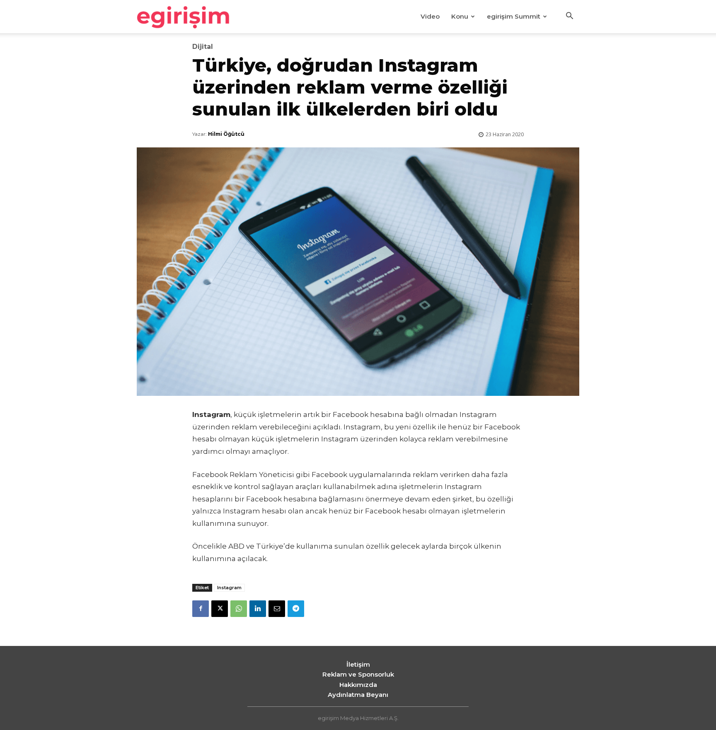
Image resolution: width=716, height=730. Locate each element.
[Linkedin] (257, 608)
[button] (569, 17)
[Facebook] (200, 608)
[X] (219, 608)
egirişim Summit (513, 16)
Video (430, 16)
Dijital (202, 46)
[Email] (276, 608)
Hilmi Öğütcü (226, 134)
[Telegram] (296, 608)
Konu (459, 16)
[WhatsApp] (238, 608)
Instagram (229, 587)
